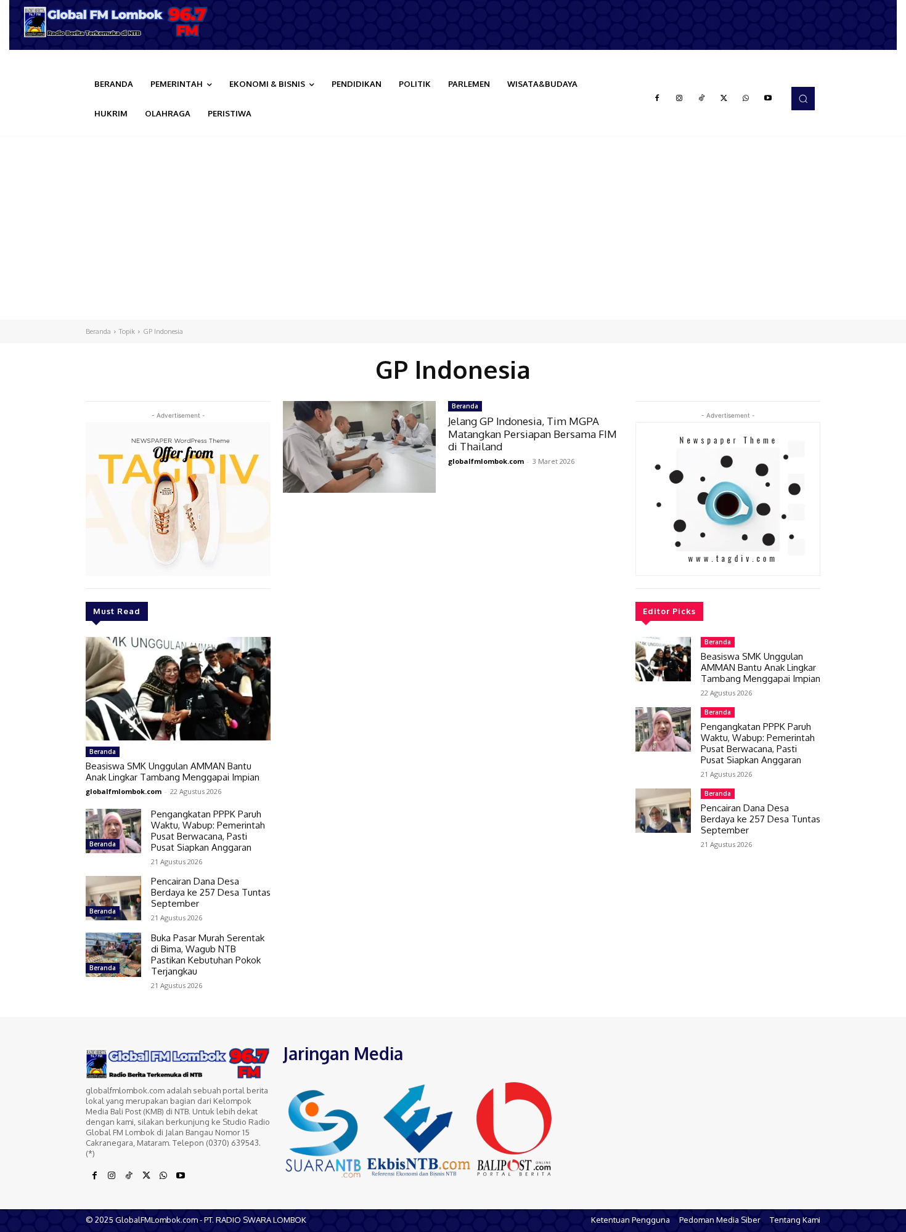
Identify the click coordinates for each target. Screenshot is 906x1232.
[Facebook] (657, 98)
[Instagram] (679, 98)
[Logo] (120, 22)
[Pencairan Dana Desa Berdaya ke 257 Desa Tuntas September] (113, 898)
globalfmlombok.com (123, 791)
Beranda (98, 331)
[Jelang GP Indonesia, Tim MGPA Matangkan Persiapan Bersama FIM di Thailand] (359, 447)
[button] (803, 98)
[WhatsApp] (746, 98)
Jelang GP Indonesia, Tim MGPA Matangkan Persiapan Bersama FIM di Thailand (532, 434)
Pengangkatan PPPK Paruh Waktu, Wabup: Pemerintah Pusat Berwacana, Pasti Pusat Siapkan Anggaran (208, 830)
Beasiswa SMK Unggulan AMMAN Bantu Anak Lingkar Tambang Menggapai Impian (172, 771)
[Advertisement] (453, 227)
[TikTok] (701, 98)
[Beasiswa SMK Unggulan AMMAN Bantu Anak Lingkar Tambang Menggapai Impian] (178, 688)
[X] (723, 98)
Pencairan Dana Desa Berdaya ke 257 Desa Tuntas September (211, 892)
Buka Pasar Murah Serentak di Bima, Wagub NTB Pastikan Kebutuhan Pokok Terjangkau (207, 954)
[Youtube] (768, 98)
